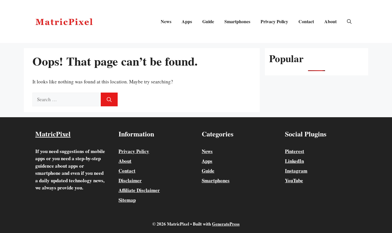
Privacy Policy (274, 21)
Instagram (296, 170)
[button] (349, 21)
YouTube (294, 180)
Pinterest (294, 151)
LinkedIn (294, 161)
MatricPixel (53, 134)
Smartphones (237, 21)
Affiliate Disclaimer (139, 190)
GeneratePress (226, 224)
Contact (306, 21)
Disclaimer (130, 180)
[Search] (109, 99)
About (330, 21)
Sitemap (127, 199)
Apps (187, 21)
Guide (208, 21)
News (166, 21)
